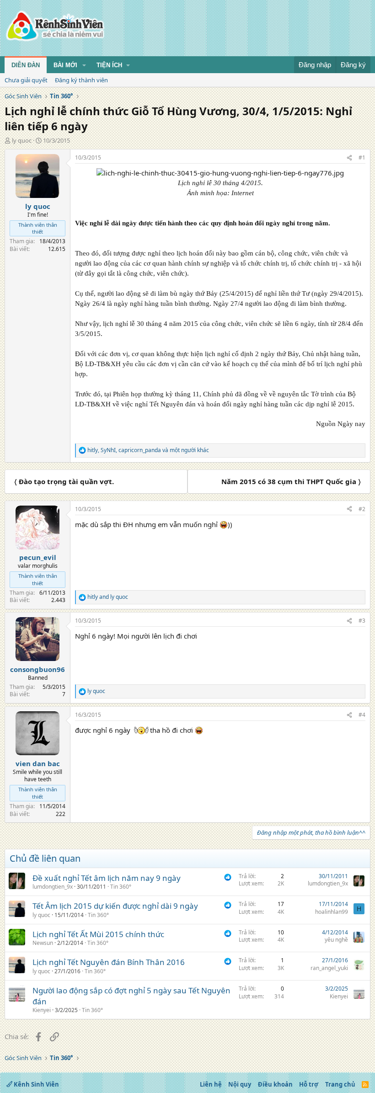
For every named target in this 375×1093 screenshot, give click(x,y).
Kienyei (41, 1010)
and (107, 597)
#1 (362, 157)
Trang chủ (340, 1084)
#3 (362, 620)
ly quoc (22, 140)
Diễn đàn (25, 65)
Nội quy (239, 1084)
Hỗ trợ (308, 1084)
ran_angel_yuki (329, 968)
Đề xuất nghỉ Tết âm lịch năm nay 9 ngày (106, 878)
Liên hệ (211, 1084)
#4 (362, 715)
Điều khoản (275, 1084)
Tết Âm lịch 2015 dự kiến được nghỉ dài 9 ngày (115, 906)
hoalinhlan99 (331, 912)
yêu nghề (336, 940)
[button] (84, 65)
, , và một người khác (148, 450)
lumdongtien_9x (52, 886)
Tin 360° (120, 886)
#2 (362, 509)
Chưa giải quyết (26, 80)
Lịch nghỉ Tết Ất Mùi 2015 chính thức (98, 934)
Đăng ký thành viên (81, 80)
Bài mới (65, 65)
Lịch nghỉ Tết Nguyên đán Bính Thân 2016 (108, 962)
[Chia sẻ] (349, 158)
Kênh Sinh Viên (35, 1084)
